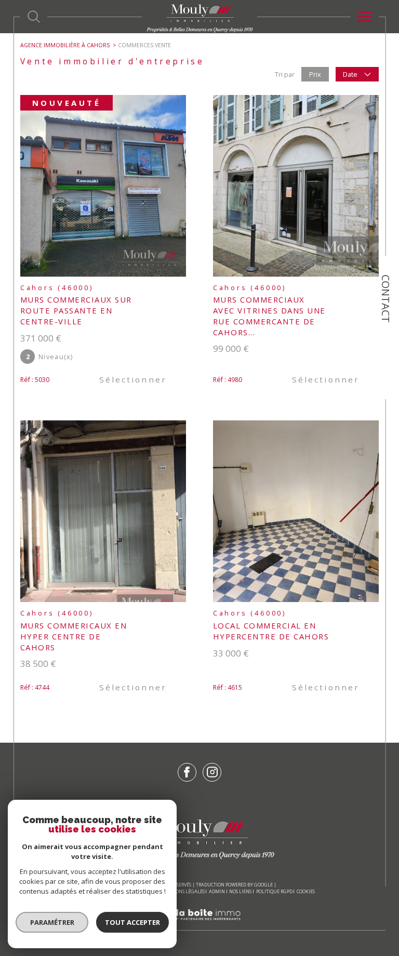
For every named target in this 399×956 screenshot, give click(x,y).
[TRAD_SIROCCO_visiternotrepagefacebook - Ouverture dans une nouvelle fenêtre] (187, 772)
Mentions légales (183, 891)
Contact (386, 299)
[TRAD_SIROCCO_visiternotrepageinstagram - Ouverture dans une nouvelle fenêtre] (212, 772)
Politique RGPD (274, 891)
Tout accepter (132, 922)
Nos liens (240, 891)
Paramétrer (52, 922)
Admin (217, 891)
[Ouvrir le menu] (365, 16)
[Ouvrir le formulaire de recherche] (34, 16)
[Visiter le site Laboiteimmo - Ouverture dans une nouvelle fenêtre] (199, 925)
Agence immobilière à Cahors (65, 45)
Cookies (306, 891)
